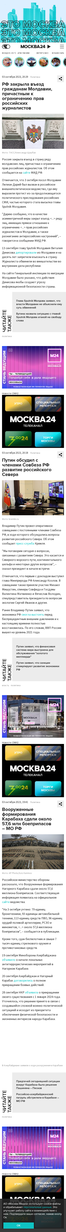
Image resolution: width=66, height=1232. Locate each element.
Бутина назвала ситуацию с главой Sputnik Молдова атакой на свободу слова (38, 317)
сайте (26, 173)
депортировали (26, 252)
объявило (8, 960)
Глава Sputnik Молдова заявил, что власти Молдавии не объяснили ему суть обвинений (39, 304)
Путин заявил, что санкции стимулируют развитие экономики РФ (37, 666)
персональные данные (37, 1207)
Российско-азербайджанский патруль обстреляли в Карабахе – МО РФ (37, 1098)
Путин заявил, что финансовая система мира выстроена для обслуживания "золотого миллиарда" (35, 651)
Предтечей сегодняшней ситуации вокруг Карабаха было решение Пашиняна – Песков (38, 1085)
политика (7, 336)
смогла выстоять (32, 615)
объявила (32, 992)
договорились (23, 980)
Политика (35, 77)
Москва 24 (33, 47)
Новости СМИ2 (10, 393)
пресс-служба (25, 543)
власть (5, 685)
